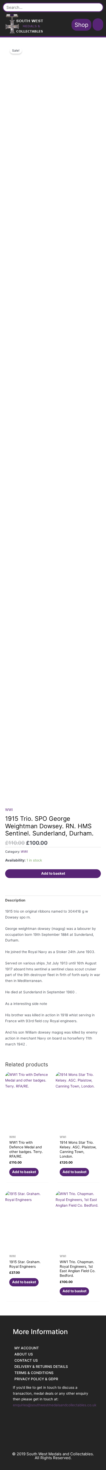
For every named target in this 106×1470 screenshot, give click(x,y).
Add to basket (53, 873)
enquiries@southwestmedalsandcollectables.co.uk (54, 1405)
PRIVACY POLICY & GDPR (36, 1379)
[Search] (97, 7)
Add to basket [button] (24, 1172)
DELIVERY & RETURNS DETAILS (41, 1367)
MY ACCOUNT (26, 1348)
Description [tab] (15, 900)
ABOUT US (23, 1354)
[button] (98, 24)
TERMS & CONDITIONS (34, 1373)
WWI (9, 810)
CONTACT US (26, 1360)
